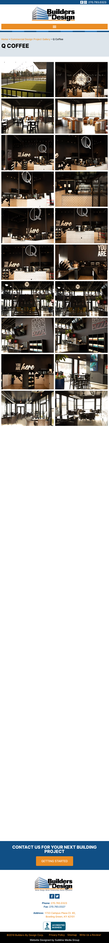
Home (4, 39)
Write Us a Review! (90, 935)
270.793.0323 (59, 903)
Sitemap (72, 935)
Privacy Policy (57, 935)
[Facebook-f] (81, 2)
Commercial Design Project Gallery (30, 39)
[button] (54, 26)
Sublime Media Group (67, 940)
